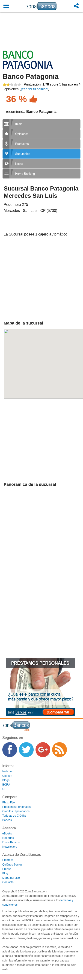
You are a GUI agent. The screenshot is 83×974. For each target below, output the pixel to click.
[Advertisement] (41, 36)
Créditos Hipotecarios (16, 811)
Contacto (8, 882)
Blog (5, 873)
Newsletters (9, 846)
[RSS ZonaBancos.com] (59, 749)
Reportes (8, 838)
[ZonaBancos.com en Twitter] (26, 749)
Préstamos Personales (16, 806)
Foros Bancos (11, 842)
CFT (5, 789)
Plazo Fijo (8, 802)
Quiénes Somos (12, 864)
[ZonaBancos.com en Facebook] (9, 749)
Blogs (5, 780)
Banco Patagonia (31, 76)
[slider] (12, 84)
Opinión (7, 775)
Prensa (6, 869)
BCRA (6, 784)
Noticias (7, 771)
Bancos (7, 820)
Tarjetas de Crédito (14, 815)
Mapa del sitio (11, 877)
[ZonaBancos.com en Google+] (43, 749)
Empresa (8, 860)
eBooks (7, 833)
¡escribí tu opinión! (34, 89)
